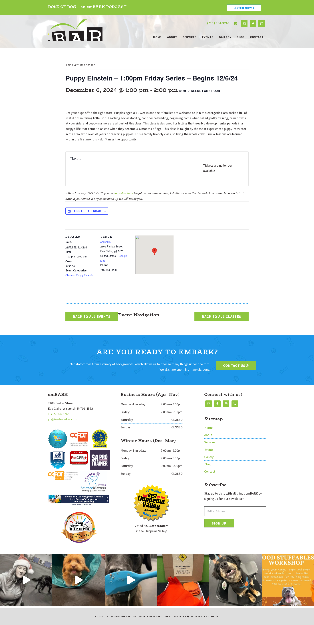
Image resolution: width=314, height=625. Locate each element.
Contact (209, 471)
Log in (214, 616)
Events (209, 449)
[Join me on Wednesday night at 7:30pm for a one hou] (26, 580)
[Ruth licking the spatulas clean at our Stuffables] (131, 580)
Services (209, 442)
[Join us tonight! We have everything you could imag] (288, 580)
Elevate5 (200, 616)
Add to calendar (87, 211)
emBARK (75, 30)
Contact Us (234, 365)
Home (208, 428)
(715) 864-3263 (218, 23)
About (208, 435)
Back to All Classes (221, 316)
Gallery (209, 457)
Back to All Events (91, 316)
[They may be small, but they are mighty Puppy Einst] (78, 580)
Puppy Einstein (84, 275)
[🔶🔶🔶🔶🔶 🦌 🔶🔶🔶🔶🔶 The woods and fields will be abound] (183, 580)
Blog (207, 464)
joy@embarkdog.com (62, 419)
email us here (124, 193)
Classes (70, 275)
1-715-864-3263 (58, 414)
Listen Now (243, 8)
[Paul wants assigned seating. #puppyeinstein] (235, 580)
